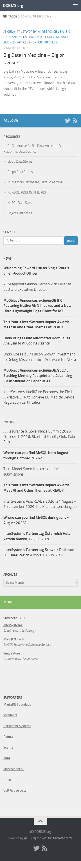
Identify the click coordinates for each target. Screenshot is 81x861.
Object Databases (19, 213)
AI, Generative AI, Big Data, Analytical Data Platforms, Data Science (34, 148)
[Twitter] (67, 120)
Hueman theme (63, 838)
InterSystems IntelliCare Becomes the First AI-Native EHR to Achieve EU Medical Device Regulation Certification (38, 397)
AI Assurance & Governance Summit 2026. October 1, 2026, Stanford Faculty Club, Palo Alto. (39, 436)
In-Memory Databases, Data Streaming (35, 182)
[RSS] (75, 120)
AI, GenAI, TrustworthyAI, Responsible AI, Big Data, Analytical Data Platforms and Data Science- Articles (36, 37)
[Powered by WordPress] (25, 838)
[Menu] (75, 5)
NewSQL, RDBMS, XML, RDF (27, 192)
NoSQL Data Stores (20, 203)
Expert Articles (45, 42)
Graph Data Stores (20, 172)
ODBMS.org (13, 5)
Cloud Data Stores (19, 161)
